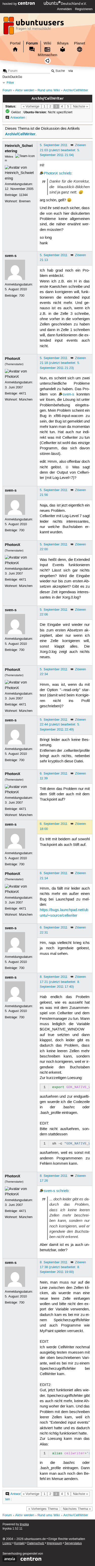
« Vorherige (31, 106)
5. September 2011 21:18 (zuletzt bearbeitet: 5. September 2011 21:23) (60, 363)
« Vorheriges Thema (43, 1509)
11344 (23, 195)
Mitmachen (47, 54)
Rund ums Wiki (48, 90)
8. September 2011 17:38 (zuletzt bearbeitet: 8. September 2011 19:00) (60, 1267)
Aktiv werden (24, 90)
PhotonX (51, 173)
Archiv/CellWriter (75, 90)
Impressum (54, 1543)
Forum (32, 43)
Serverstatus (73, 1543)
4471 (22, 393)
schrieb (65, 173)
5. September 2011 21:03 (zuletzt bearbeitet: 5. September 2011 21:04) (60, 150)
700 (21, 296)
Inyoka (24, 1524)
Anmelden (64, 9)
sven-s (10, 255)
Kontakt (19, 1543)
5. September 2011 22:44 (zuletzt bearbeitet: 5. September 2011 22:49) (60, 724)
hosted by (10, 4)
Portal (15, 43)
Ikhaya (62, 43)
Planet (79, 43)
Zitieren (80, 145)
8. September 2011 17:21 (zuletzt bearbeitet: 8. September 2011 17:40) (60, 981)
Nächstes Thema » (77, 1509)
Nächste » (80, 106)
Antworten (17, 118)
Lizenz (7, 1543)
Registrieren (83, 9)
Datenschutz (35, 1543)
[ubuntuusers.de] (34, 27)
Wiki (47, 43)
